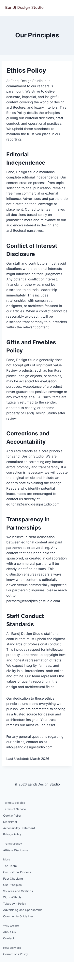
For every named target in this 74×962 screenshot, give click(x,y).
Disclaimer (10, 822)
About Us (9, 932)
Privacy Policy (12, 834)
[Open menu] (65, 8)
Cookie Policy (12, 815)
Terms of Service (14, 809)
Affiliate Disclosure (15, 850)
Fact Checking (13, 878)
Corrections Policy (15, 954)
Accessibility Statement (19, 828)
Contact (8, 938)
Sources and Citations (18, 891)
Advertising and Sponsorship (22, 910)
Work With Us (12, 897)
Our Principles (12, 885)
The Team (10, 866)
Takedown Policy (14, 903)
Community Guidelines (18, 916)
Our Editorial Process (17, 872)
